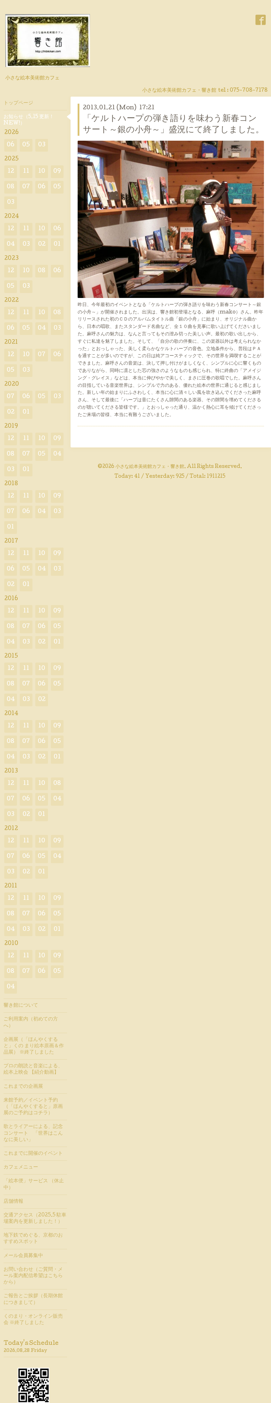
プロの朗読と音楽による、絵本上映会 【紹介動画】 (33, 1069)
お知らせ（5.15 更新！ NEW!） (29, 120)
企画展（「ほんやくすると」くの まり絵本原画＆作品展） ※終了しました (34, 1046)
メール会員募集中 (23, 1256)
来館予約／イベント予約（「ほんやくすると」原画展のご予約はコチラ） (33, 1107)
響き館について (21, 1005)
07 (26, 187)
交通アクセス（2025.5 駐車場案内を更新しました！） (35, 1219)
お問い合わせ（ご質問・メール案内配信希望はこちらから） (33, 1276)
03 (42, 145)
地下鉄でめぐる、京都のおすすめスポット (33, 1239)
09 (57, 172)
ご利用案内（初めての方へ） (31, 1023)
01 (57, 245)
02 (42, 245)
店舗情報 (13, 1201)
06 (10, 145)
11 (26, 172)
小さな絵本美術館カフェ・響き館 (149, 466)
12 (10, 172)
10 (41, 172)
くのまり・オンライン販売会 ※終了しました (33, 1320)
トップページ (18, 103)
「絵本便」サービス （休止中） (34, 1184)
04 (11, 245)
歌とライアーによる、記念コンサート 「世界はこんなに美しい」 (33, 1133)
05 (26, 145)
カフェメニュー (21, 1167)
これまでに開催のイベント (33, 1154)
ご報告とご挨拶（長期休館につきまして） (33, 1299)
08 (10, 187)
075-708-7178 (248, 90)
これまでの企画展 (23, 1087)
